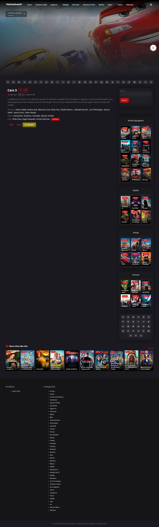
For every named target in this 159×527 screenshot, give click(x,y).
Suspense (53, 493)
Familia (51, 115)
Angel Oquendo (29, 119)
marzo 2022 (16, 391)
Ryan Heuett (30, 112)
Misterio (53, 461)
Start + (52, 490)
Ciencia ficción (55, 420)
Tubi (51, 501)
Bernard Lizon (44, 109)
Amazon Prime (89, 4)
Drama (52, 438)
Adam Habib (21, 109)
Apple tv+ (53, 409)
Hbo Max (75, 4)
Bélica (52, 414)
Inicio (29, 4)
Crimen (52, 429)
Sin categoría (54, 487)
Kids (51, 455)
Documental (54, 435)
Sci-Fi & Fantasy (55, 481)
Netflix (101, 4)
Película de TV (54, 472)
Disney (66, 4)
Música (52, 464)
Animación (18, 115)
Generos (54, 4)
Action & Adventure (56, 397)
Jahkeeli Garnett (81, 109)
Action (52, 394)
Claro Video (54, 423)
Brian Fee (55, 109)
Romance (53, 478)
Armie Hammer (43, 119)
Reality (52, 475)
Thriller (52, 499)
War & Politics (54, 507)
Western (53, 510)
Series (120, 4)
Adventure (53, 400)
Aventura (27, 115)
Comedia (36, 115)
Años (110, 4)
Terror (52, 496)
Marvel (52, 458)
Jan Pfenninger (95, 109)
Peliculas (129, 4)
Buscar (122, 91)
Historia (52, 452)
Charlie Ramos (66, 109)
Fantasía (53, 443)
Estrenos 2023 (41, 4)
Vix (51, 504)
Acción (52, 391)
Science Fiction (55, 484)
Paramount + (54, 469)
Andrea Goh (32, 109)
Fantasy (52, 446)
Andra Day (16, 119)
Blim (51, 417)
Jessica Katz (18, 112)
